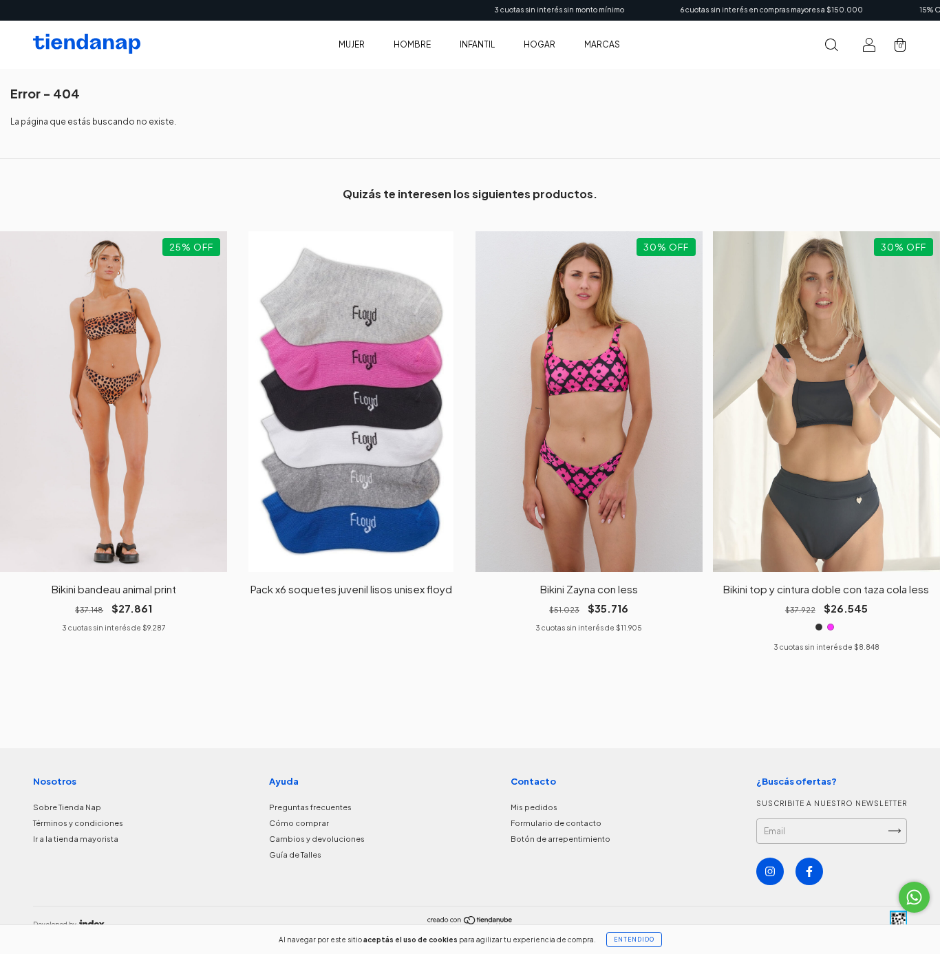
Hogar (539, 44)
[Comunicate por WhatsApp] (914, 897)
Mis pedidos (534, 807)
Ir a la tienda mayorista (75, 838)
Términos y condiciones (78, 822)
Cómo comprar (299, 822)
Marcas (602, 44)
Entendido (634, 939)
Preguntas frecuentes (310, 807)
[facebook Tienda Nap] (809, 871)
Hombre (412, 44)
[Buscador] (831, 46)
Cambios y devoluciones (317, 838)
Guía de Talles (295, 854)
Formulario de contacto (556, 822)
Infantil (477, 44)
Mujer (352, 44)
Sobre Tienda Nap (67, 807)
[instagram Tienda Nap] (770, 871)
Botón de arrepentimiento (560, 838)
